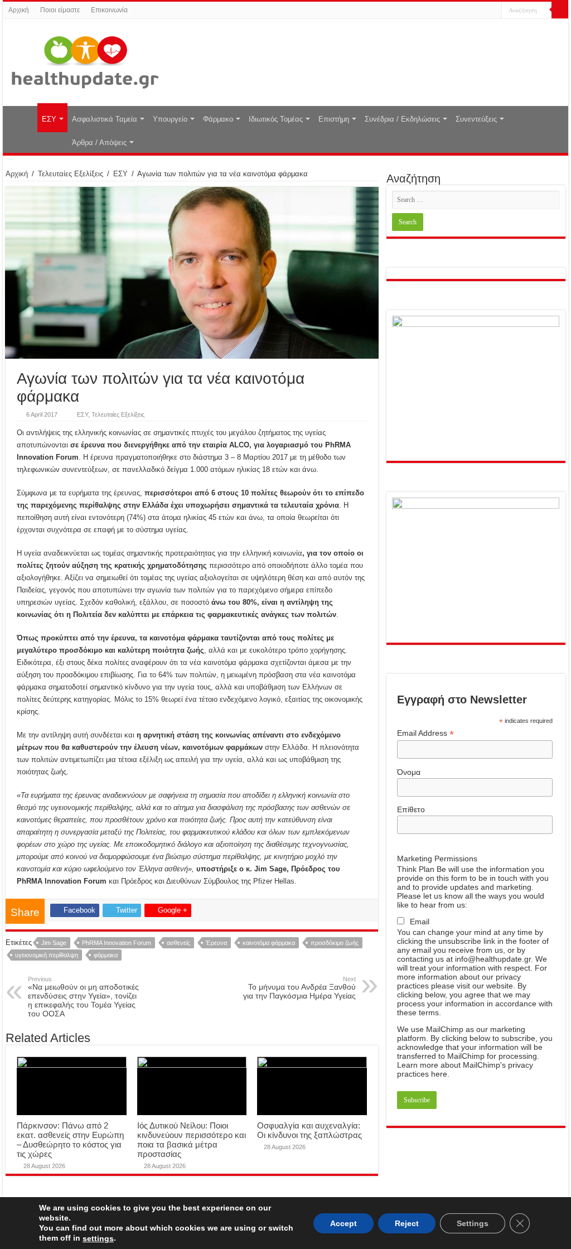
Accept (343, 1222)
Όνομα (408, 772)
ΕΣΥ (49, 119)
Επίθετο (411, 809)
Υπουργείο (170, 119)
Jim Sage (53, 942)
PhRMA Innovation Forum (116, 942)
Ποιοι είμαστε (60, 10)
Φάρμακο (218, 119)
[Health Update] (85, 60)
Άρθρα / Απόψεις (99, 142)
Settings (472, 1222)
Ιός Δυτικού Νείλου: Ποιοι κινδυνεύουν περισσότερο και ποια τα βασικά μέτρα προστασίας (191, 1140)
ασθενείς (178, 942)
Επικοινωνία (109, 10)
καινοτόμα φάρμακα (269, 942)
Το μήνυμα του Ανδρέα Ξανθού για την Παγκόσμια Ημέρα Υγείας (299, 988)
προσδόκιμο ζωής (335, 942)
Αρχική (18, 10)
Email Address (425, 733)
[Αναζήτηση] (559, 10)
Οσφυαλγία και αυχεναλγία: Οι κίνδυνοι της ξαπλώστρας (309, 1130)
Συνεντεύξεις (476, 119)
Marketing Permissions (437, 858)
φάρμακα (106, 955)
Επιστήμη (333, 119)
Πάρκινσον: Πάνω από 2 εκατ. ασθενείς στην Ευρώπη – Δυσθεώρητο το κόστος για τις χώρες (70, 1140)
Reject (407, 1222)
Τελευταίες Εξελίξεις (70, 174)
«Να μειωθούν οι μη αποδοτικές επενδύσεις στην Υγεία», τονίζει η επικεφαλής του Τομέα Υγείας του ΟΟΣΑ (83, 997)
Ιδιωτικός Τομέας (276, 119)
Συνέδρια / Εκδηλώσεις (402, 119)
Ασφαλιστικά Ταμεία (104, 119)
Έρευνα (216, 942)
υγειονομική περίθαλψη (46, 955)
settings (98, 1238)
